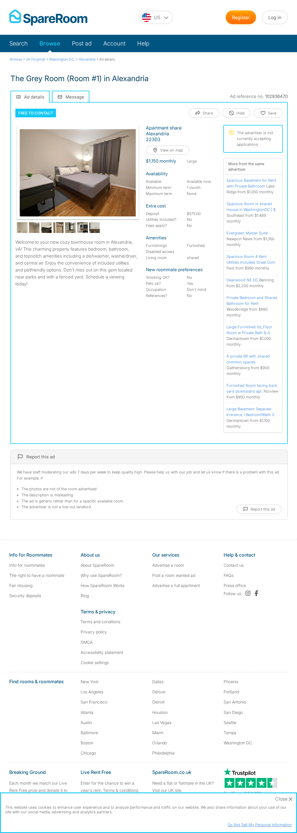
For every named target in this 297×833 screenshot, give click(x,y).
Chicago (88, 752)
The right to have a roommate (36, 575)
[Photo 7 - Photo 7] (82, 227)
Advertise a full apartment (176, 585)
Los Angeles (92, 691)
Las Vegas (161, 722)
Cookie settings (95, 662)
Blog (85, 595)
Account (114, 43)
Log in (274, 17)
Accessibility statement (102, 652)
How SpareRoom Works (102, 585)
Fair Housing (20, 585)
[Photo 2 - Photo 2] (22, 227)
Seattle (230, 722)
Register (241, 17)
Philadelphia (163, 752)
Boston (87, 742)
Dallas (158, 681)
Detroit (158, 701)
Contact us (234, 565)
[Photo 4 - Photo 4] (46, 227)
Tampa (230, 732)
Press (235, 585)
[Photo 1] (77, 173)
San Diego (233, 712)
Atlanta (87, 712)
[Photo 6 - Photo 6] (70, 227)
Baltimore (89, 732)
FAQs (228, 575)
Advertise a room (168, 565)
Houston (160, 712)
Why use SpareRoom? (101, 575)
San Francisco (94, 701)
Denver (159, 691)
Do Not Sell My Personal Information (260, 824)
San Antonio (235, 701)
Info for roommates (27, 565)
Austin (86, 722)
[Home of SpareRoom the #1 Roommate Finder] (48, 17)
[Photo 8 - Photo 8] (95, 227)
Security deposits (25, 595)
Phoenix (231, 681)
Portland (231, 691)
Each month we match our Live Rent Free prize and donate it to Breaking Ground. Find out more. (39, 790)
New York (89, 681)
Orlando (159, 742)
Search (18, 43)
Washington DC (238, 742)
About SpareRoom (97, 565)
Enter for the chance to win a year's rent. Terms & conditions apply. (109, 790)
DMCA (87, 642)
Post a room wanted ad (173, 575)
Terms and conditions (100, 621)
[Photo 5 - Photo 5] (58, 227)
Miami (157, 732)
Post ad (82, 43)
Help (143, 43)
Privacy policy (94, 631)
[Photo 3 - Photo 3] (34, 227)
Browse (49, 43)
